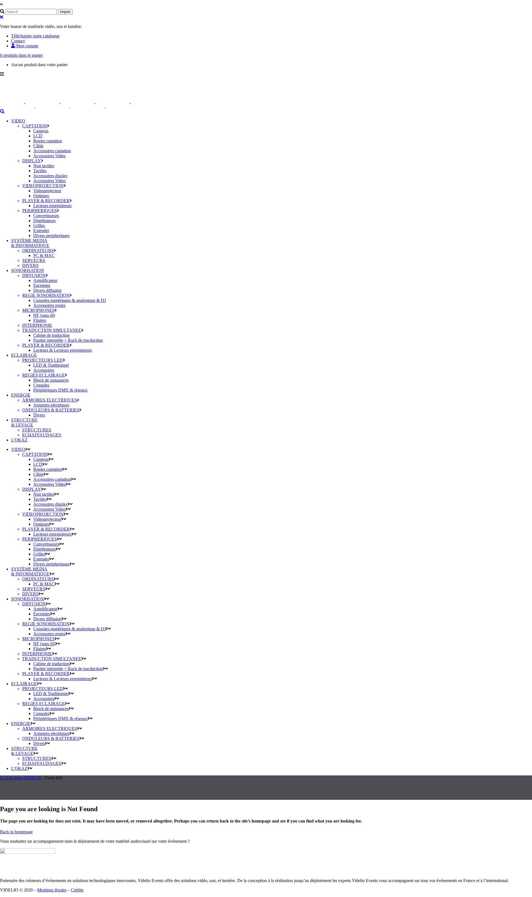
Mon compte (26, 45)
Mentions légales (51, 890)
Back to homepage (16, 831)
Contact (18, 40)
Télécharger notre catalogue (35, 36)
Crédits (77, 890)
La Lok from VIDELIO (21, 777)
